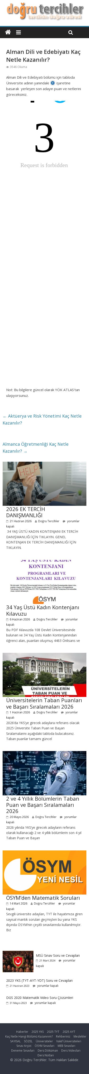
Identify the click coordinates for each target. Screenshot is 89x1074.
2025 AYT (69, 1032)
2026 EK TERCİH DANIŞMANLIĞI (25, 512)
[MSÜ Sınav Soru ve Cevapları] (18, 953)
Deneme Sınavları (22, 1050)
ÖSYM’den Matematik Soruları (43, 897)
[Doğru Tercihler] (44, 5)
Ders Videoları (70, 1050)
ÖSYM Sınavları (44, 1046)
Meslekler (80, 1036)
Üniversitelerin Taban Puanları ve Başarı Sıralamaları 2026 (44, 703)
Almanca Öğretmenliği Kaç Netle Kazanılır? (36, 447)
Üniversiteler (44, 1041)
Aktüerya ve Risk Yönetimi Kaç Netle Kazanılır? (42, 419)
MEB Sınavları (66, 1046)
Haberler (22, 1032)
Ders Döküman (48, 1050)
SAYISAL (15, 1041)
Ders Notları (45, 1055)
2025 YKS (38, 1032)
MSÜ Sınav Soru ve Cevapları (58, 955)
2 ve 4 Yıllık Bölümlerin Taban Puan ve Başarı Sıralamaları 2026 (42, 805)
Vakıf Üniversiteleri (68, 1041)
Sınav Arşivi (23, 1046)
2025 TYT (53, 1032)
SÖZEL (28, 1041)
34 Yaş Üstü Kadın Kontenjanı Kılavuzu (42, 610)
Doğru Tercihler (48, 521)
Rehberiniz (63, 1036)
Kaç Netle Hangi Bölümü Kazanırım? (29, 1036)
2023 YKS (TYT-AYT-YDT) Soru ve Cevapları (39, 980)
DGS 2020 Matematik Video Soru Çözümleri (39, 997)
